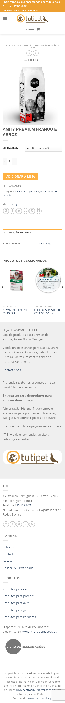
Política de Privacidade (18, 568)
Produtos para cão (23, 45)
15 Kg (40, 243)
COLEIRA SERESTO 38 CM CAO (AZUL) (47, 311)
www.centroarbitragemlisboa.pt (35, 690)
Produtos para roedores (19, 617)
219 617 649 (23, 505)
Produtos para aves (16, 603)
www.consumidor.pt (40, 698)
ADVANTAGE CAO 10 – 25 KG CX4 (16, 311)
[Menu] (5, 18)
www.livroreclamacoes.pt (39, 632)
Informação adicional (18, 232)
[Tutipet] (32, 18)
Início (8, 45)
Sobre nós (10, 547)
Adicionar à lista (20, 176)
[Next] (62, 294)
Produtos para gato (16, 610)
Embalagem (10, 148)
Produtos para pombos (19, 596)
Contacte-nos (12, 370)
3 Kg (48, 243)
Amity (32, 47)
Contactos (10, 554)
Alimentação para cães (46, 45)
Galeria (7, 561)
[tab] (32, 232)
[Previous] (2, 294)
